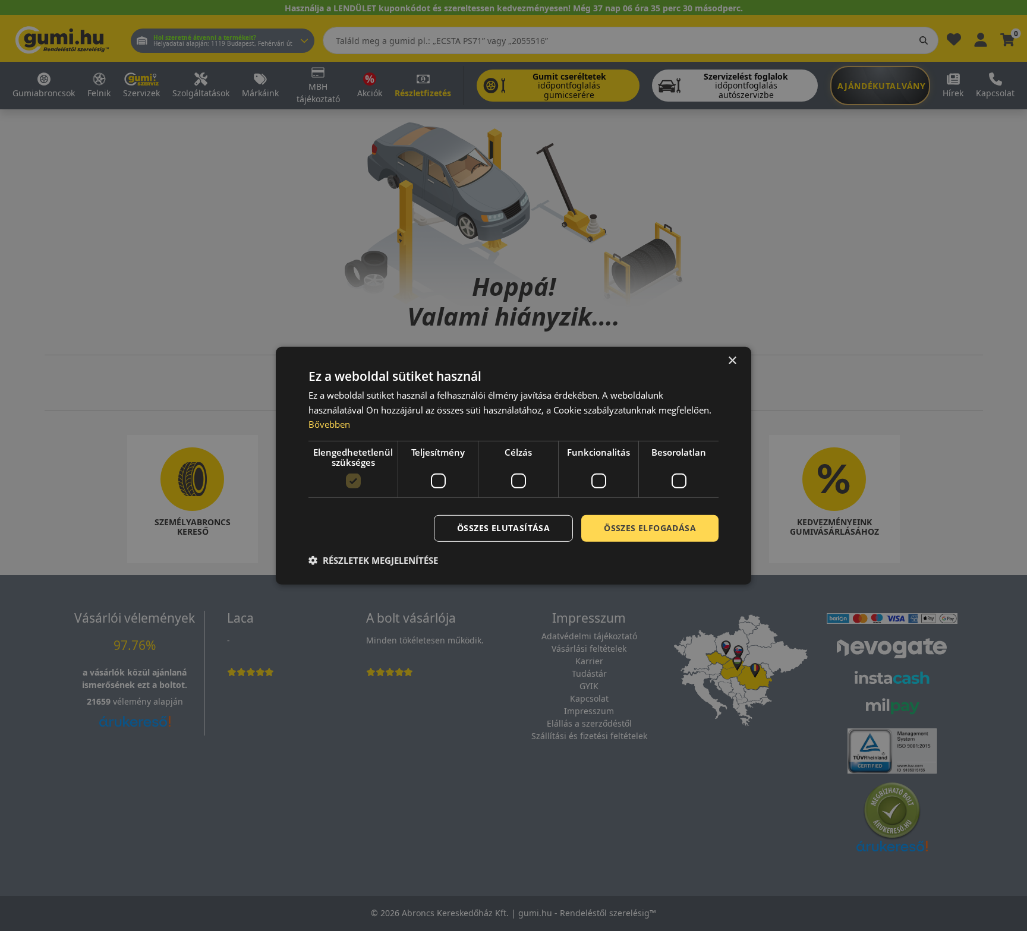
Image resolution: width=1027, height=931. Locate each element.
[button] (373, 560)
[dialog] (513, 465)
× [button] (731, 360)
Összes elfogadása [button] (650, 528)
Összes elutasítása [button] (503, 528)
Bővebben (329, 424)
